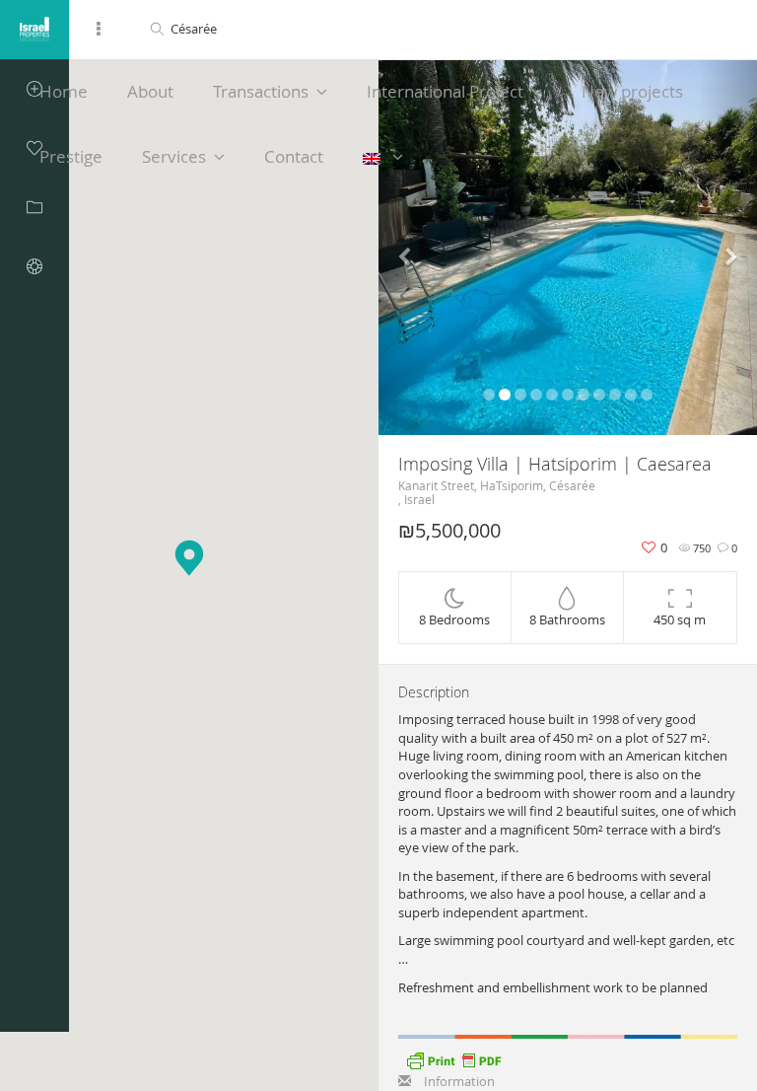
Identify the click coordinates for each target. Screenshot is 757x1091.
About (150, 91)
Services (174, 156)
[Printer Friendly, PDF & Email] (453, 1058)
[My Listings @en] (34, 207)
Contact (293, 156)
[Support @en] (34, 266)
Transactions (261, 91)
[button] (407, 247)
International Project (445, 91)
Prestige (71, 156)
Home (63, 91)
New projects (632, 91)
